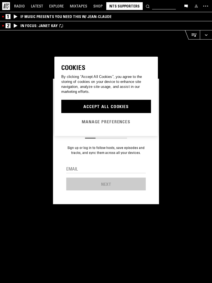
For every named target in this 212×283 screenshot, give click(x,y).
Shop (98, 6)
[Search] (147, 5)
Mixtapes (78, 6)
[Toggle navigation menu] (205, 6)
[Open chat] (186, 6)
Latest (37, 6)
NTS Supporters (124, 6)
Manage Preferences (106, 121)
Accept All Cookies (106, 106)
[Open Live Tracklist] (192, 35)
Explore (56, 6)
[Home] (6, 6)
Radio (19, 6)
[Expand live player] (206, 35)
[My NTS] (196, 6)
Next (106, 184)
